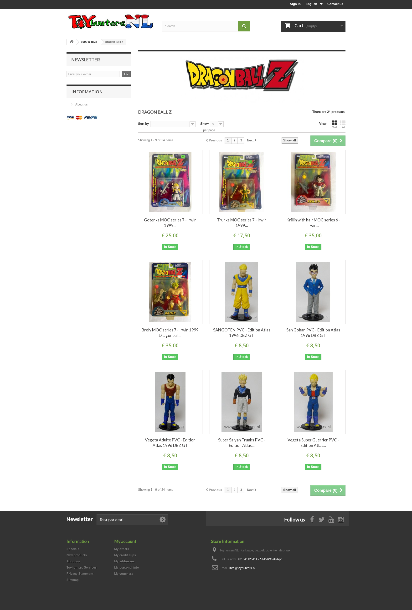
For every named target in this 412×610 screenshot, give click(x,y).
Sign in (295, 4)
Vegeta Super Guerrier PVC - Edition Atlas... (313, 442)
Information (87, 92)
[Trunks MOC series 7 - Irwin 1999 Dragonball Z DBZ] (242, 182)
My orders (121, 549)
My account (125, 541)
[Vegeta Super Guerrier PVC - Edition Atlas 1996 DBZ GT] (313, 402)
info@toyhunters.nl (242, 568)
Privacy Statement (80, 573)
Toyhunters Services (82, 567)
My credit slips (125, 555)
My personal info (126, 567)
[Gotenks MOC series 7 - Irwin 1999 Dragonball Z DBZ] (170, 182)
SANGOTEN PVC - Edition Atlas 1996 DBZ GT (241, 332)
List (343, 127)
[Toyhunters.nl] (111, 21)
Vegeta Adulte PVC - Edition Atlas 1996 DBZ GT (170, 442)
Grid (334, 127)
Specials (73, 549)
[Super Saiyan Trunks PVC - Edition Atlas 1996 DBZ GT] (242, 402)
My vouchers (123, 573)
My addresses (124, 561)
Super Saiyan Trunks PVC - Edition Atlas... (241, 442)
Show (204, 123)
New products (77, 555)
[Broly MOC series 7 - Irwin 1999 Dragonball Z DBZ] (170, 292)
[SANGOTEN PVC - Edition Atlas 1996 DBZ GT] (242, 292)
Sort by (143, 123)
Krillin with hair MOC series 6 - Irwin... (313, 222)
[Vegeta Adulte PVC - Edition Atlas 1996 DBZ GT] (170, 402)
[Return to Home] (71, 42)
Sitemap (73, 580)
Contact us (335, 4)
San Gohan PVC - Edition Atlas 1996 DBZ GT (313, 332)
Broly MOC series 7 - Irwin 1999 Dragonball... (170, 332)
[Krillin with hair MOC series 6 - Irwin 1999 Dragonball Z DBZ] (313, 182)
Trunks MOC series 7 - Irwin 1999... (242, 222)
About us (81, 104)
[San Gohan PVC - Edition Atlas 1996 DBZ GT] (313, 292)
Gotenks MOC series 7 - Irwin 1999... (170, 222)
